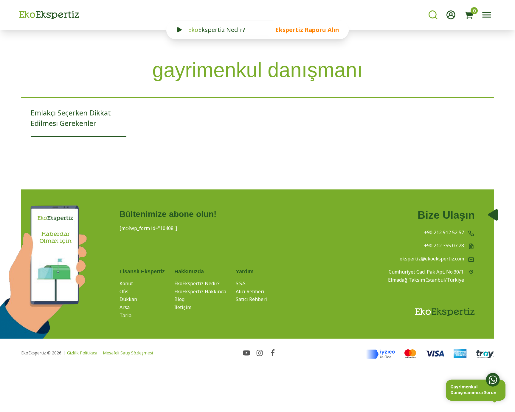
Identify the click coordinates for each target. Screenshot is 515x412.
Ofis (124, 291)
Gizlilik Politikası (82, 353)
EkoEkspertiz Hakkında (200, 291)
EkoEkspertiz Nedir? (197, 283)
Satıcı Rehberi (251, 299)
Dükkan (128, 299)
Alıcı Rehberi (250, 291)
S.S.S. (241, 283)
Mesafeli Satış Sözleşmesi (128, 353)
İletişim (182, 307)
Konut (126, 283)
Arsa (125, 307)
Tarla (125, 315)
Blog (179, 299)
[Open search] (433, 15)
